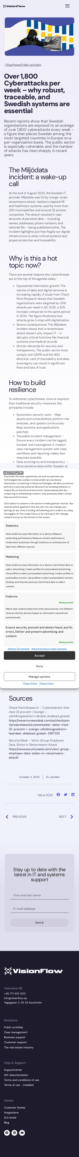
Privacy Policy (30, 683)
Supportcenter (13, 1070)
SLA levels (10, 1117)
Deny (39, 666)
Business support (14, 1037)
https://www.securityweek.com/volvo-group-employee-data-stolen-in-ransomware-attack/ (39, 753)
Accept (40, 655)
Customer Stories (14, 1107)
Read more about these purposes (49, 648)
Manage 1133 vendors (19, 648)
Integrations (11, 1112)
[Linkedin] (14, 1133)
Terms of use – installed (19, 1085)
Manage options (39, 676)
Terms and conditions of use (21, 1080)
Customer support (15, 1042)
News (16, 65)
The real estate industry (19, 1047)
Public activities (31, 65)
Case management (15, 1032)
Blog (9, 65)
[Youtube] (22, 1133)
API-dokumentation (16, 1075)
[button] (67, 6)
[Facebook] (7, 1133)
